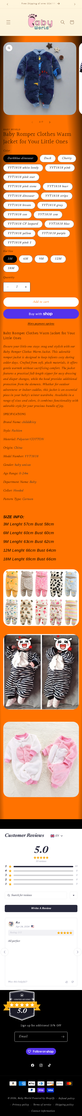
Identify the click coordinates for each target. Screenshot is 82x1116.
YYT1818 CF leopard (23, 224)
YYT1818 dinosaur (21, 196)
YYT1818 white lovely (23, 167)
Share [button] (10, 809)
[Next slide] (77, 952)
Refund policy (66, 1098)
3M (10, 258)
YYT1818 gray (52, 205)
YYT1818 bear (57, 186)
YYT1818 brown (19, 205)
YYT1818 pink (59, 167)
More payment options (41, 323)
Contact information (43, 1111)
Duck (47, 158)
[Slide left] (32, 122)
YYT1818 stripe (56, 196)
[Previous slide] (4, 952)
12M (58, 258)
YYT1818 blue (59, 224)
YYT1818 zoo (17, 214)
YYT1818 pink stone (22, 186)
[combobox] (73, 895)
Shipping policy (64, 1105)
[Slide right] (50, 122)
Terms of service (42, 1105)
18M (11, 268)
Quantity (8, 277)
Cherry (67, 158)
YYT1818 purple (54, 233)
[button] (8, 22)
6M (25, 258)
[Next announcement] (75, 4)
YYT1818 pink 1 (19, 242)
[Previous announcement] (7, 4)
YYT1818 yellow (19, 233)
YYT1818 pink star (21, 177)
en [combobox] (57, 836)
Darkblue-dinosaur (21, 158)
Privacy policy (20, 1105)
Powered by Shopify (43, 1098)
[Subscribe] (62, 1037)
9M (41, 258)
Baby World (24, 1098)
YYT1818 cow (48, 214)
